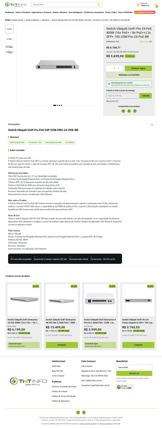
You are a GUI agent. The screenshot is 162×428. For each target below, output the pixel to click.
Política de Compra (59, 391)
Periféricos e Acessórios (94, 12)
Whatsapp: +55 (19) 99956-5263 (94, 376)
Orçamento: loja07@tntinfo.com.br (95, 385)
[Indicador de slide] (54, 105)
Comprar (62, 345)
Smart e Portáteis (22, 12)
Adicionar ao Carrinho (129, 75)
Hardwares (9, 12)
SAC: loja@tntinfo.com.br (91, 381)
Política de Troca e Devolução (64, 396)
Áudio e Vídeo (111, 12)
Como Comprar (58, 376)
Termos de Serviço (106, 424)
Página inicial (17, 20)
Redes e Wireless (60, 12)
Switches (45, 20)
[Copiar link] (123, 111)
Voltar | (8, 20)
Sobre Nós (56, 366)
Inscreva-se (134, 373)
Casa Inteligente (75, 12)
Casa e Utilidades (125, 12)
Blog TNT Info (57, 371)
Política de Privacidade (87, 424)
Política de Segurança (61, 401)
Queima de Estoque (146, 12)
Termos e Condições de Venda (64, 387)
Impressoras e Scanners (41, 12)
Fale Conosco (86, 366)
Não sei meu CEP (112, 101)
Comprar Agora (138, 68)
